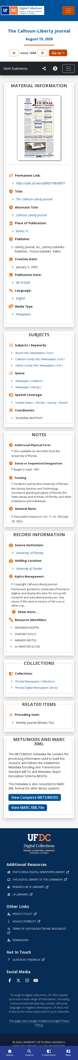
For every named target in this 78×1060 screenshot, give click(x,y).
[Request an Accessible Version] (56, 68)
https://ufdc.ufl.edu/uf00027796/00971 (40, 183)
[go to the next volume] (42, 53)
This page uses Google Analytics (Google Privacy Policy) (39, 1023)
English (20, 298)
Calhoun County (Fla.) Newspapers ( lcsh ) (40, 359)
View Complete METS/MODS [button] (34, 797)
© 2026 (39, 1044)
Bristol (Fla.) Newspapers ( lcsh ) (34, 353)
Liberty (52, 403)
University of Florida (29, 553)
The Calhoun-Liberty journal (34, 199)
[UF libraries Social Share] (44, 68)
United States (24, 403)
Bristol (63, 403)
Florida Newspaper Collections (35, 681)
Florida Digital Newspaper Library (36, 688)
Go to (56, 53)
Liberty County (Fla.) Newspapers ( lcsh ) (39, 365)
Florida (40, 403)
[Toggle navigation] (68, 10)
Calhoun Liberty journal (31, 215)
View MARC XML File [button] (27, 807)
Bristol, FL (22, 231)
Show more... (28, 612)
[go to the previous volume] (14, 53)
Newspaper (23, 314)
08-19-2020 (23, 282)
